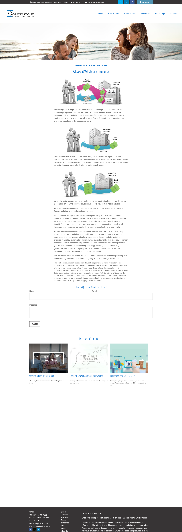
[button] (101, 14)
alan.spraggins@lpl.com (96, 2)
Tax (62, 526)
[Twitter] (120, 2)
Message (33, 305)
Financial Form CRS (93, 513)
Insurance (65, 523)
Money (63, 528)
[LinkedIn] (126, 2)
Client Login (146, 2)
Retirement (65, 515)
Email (94, 291)
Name (31, 291)
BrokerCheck (141, 518)
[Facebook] (132, 2)
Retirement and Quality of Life (123, 375)
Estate (63, 520)
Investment (65, 517)
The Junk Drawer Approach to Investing (86, 375)
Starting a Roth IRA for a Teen (41, 375)
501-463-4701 (77, 2)
